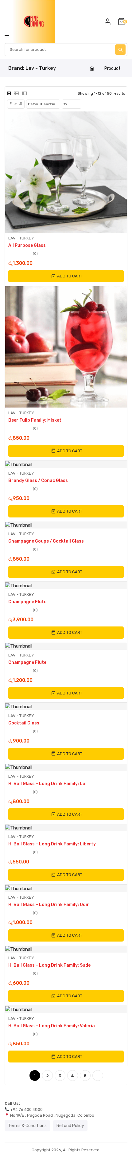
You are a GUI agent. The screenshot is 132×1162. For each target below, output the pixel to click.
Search (120, 49)
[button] (66, 276)
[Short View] (24, 93)
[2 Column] (9, 93)
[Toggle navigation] (7, 35)
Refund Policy (70, 1125)
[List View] (16, 93)
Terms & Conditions (27, 1125)
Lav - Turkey (21, 238)
